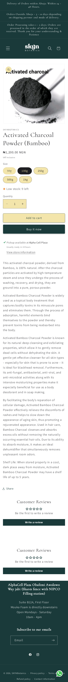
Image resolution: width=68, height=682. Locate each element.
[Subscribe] (53, 640)
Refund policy (24, 679)
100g (25, 171)
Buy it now (34, 229)
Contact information (44, 679)
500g (10, 179)
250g (41, 171)
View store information (21, 252)
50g (11, 171)
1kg (25, 179)
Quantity (8, 196)
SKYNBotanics (19, 673)
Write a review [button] (34, 522)
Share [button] (10, 488)
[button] (8, 48)
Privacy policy (37, 673)
